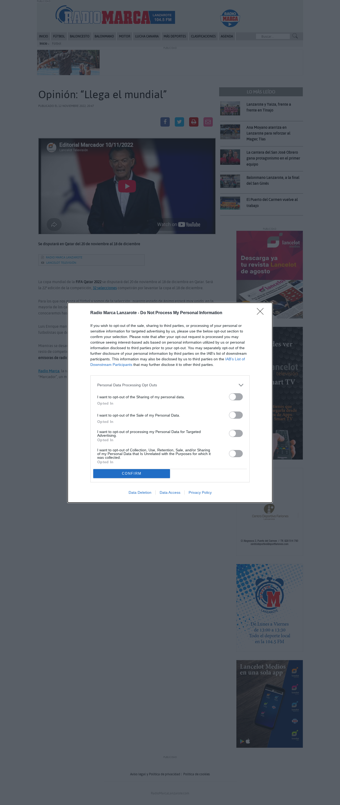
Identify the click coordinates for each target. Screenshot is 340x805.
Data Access (170, 492)
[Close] (262, 313)
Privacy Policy (200, 492)
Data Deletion (140, 492)
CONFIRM (132, 473)
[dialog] (170, 403)
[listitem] (170, 385)
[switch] (236, 396)
